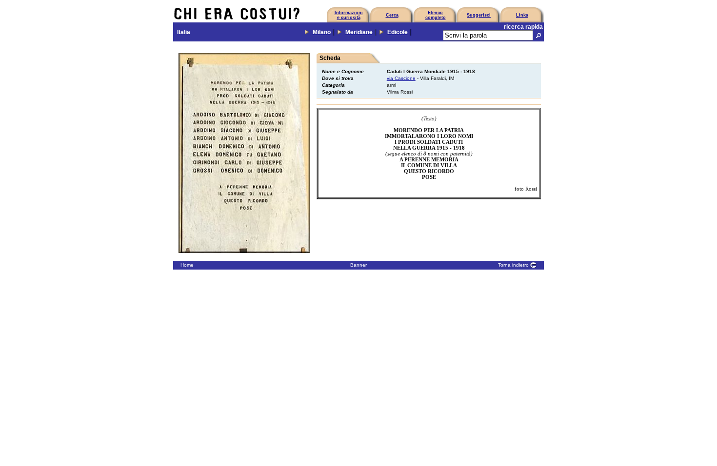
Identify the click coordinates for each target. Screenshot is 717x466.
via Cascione (401, 78)
